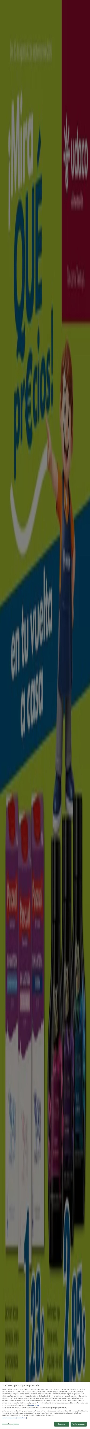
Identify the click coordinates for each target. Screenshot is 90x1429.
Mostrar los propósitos (10, 1424)
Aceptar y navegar (78, 1424)
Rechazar (61, 1424)
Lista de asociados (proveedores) (14, 1418)
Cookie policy (34, 1405)
